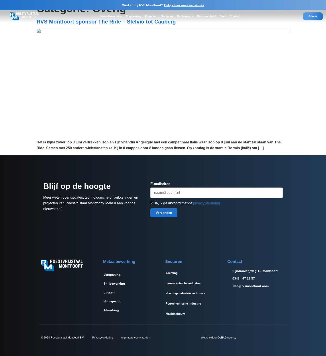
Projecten (151, 16)
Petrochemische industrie (183, 303)
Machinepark (185, 16)
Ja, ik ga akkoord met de (187, 203)
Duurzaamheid (206, 16)
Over (223, 16)
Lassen (109, 292)
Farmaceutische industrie (183, 283)
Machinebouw (175, 313)
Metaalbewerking (111, 16)
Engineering (133, 16)
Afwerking (111, 310)
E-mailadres (160, 184)
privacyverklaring (206, 203)
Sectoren (167, 16)
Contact (235, 16)
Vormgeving (113, 301)
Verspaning (112, 274)
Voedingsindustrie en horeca (185, 293)
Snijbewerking (114, 283)
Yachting (172, 273)
